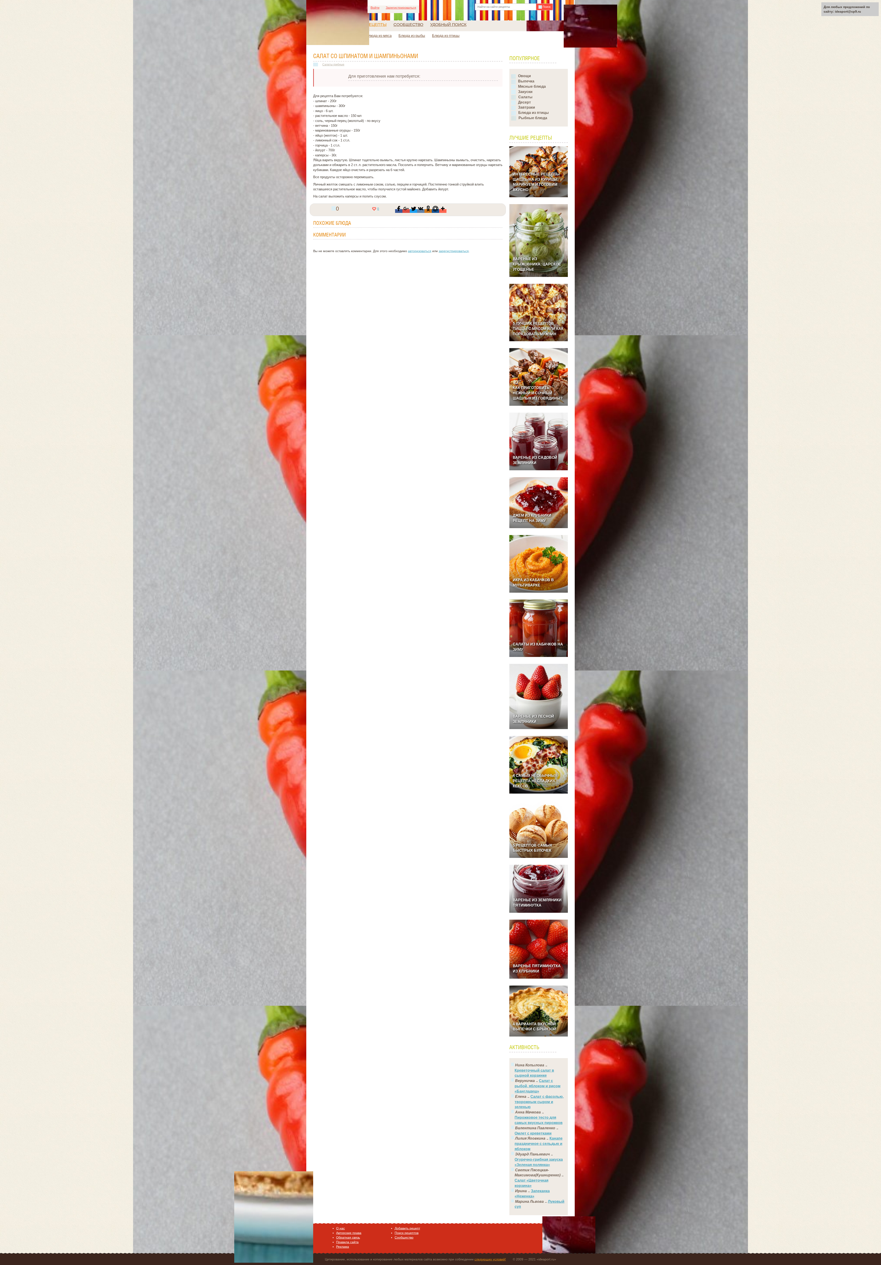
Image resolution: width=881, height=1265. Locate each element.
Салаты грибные (333, 64)
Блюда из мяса (379, 36)
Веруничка (525, 1081)
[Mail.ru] (435, 211)
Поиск (546, 6)
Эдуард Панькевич (532, 1154)
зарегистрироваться (454, 251)
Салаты (525, 97)
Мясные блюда (532, 86)
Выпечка (526, 81)
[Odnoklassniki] (428, 211)
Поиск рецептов (406, 1233)
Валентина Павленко (535, 1128)
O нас (340, 1228)
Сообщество (408, 24)
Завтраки (526, 107)
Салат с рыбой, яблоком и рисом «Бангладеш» (537, 1086)
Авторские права (348, 1233)
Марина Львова (529, 1201)
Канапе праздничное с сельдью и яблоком (539, 1143)
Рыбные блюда (533, 118)
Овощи (524, 76)
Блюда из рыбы (412, 36)
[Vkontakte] (420, 211)
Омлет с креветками (533, 1133)
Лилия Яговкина (530, 1138)
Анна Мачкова (528, 1112)
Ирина (521, 1191)
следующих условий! (490, 1259)
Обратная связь (348, 1237)
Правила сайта (347, 1242)
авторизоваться (419, 251)
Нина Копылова (529, 1065)
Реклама (342, 1246)
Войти (375, 7)
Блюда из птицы (446, 36)
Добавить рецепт (407, 1228)
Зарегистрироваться (401, 7)
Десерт (524, 102)
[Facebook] (398, 211)
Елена (520, 1097)
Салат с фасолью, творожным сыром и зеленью (539, 1102)
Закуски (525, 92)
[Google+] (406, 211)
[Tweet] (413, 211)
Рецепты (376, 24)
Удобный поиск (448, 24)
